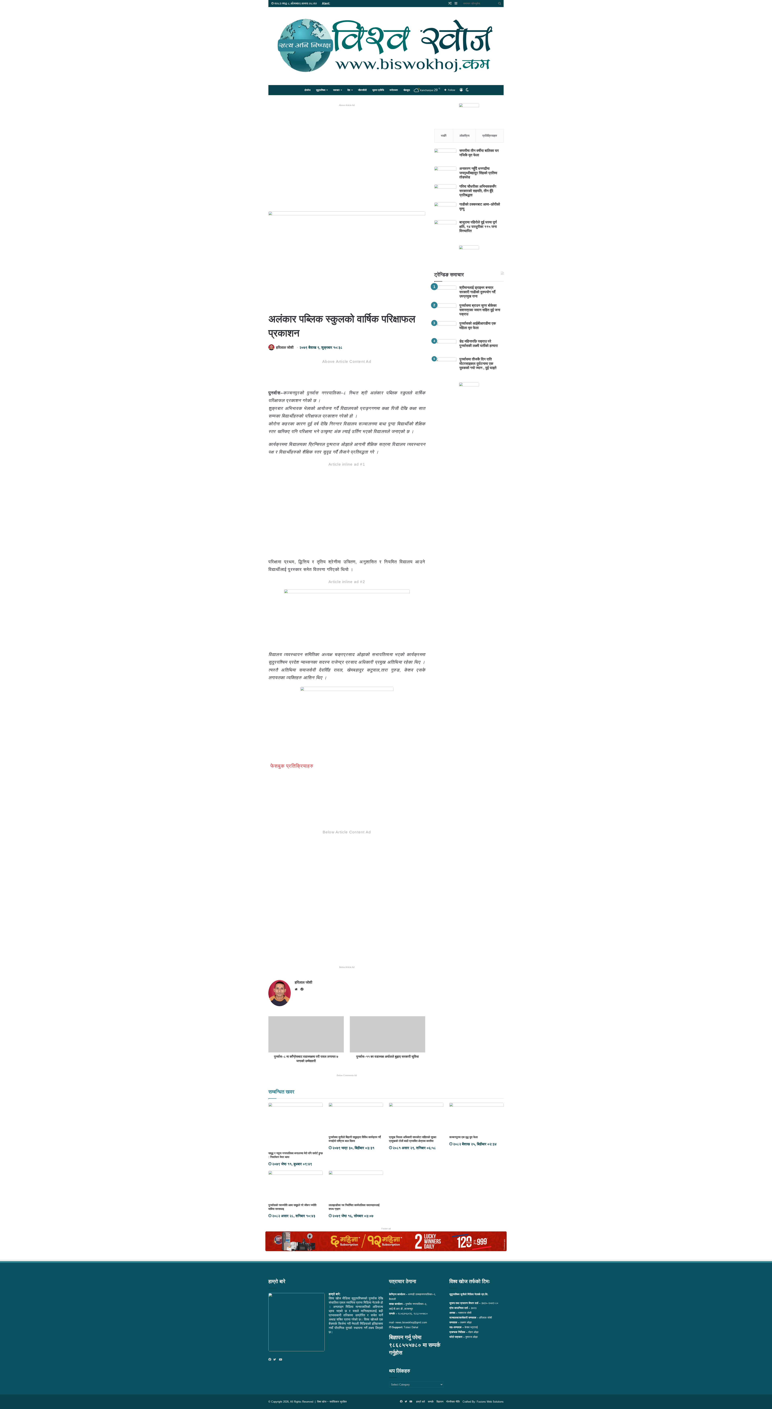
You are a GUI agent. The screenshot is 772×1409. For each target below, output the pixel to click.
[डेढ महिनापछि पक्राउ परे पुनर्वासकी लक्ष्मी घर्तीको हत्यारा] (445, 346)
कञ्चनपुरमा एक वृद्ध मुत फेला (463, 1137)
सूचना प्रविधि (378, 90)
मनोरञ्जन (394, 90)
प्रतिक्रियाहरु (489, 135)
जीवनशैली (362, 90)
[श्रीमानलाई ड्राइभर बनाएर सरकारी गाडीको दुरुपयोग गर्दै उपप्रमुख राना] (445, 293)
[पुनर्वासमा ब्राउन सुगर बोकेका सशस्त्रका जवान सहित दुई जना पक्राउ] (445, 311)
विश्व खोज (321, 1401)
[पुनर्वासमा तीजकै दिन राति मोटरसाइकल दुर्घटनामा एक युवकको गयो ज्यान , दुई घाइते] (445, 364)
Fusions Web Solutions (490, 1401)
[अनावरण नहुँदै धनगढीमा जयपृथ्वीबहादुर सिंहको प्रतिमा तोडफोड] (445, 174)
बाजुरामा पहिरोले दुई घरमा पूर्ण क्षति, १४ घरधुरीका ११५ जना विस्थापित (478, 226)
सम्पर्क (431, 1401)
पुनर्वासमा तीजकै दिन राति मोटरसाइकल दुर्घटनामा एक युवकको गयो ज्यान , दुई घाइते (477, 363)
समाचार (336, 90)
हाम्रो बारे (420, 1401)
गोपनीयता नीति (453, 1401)
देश (348, 90)
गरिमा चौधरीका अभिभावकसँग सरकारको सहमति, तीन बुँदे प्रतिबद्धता (477, 190)
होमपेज (307, 90)
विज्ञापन (439, 1401)
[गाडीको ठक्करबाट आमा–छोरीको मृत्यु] (445, 209)
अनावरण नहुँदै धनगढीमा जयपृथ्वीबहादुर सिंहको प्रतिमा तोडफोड (478, 173)
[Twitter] (275, 1359)
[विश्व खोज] (386, 45)
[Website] (297, 989)
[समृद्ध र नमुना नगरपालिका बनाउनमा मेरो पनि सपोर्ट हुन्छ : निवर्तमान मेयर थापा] (295, 1126)
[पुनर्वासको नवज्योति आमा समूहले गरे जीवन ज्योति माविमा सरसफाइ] (295, 1186)
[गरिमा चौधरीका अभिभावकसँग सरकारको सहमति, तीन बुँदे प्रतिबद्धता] (445, 192)
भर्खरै (444, 135)
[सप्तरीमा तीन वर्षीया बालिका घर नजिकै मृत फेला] (445, 156)
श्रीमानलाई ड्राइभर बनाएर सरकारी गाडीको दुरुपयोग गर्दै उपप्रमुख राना (477, 292)
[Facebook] (270, 1359)
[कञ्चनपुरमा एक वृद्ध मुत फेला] (476, 1118)
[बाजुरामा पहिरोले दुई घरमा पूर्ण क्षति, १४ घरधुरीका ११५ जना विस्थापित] (445, 227)
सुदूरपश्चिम (320, 90)
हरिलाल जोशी (285, 348)
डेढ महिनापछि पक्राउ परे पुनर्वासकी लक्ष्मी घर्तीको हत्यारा (478, 343)
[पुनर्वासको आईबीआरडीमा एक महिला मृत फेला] (445, 328)
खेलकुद (406, 90)
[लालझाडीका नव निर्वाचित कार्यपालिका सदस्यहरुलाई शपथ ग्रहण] (356, 1186)
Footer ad (386, 1228)
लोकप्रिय (464, 135)
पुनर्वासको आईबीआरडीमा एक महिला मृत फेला (477, 325)
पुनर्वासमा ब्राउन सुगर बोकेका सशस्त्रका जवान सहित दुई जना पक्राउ (479, 309)
